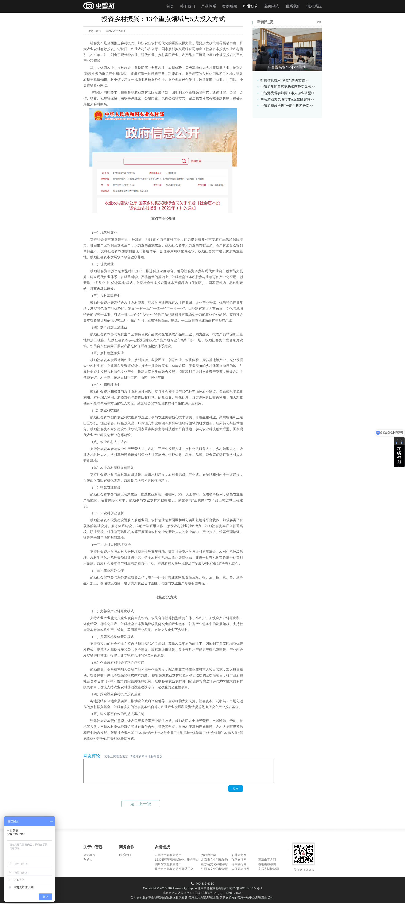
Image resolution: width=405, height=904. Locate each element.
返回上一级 (140, 803)
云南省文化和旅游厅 (168, 855)
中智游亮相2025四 (287, 67)
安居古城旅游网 (268, 869)
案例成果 (229, 6)
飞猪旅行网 (239, 859)
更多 (319, 21)
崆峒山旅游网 (267, 864)
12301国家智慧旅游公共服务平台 (177, 859)
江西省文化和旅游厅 (214, 869)
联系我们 (293, 6)
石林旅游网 (239, 855)
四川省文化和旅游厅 (168, 864)
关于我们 (187, 6)
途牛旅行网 (239, 864)
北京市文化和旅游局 (214, 859)
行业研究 (250, 6)
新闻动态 (271, 6)
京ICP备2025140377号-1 (245, 888)
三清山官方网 (267, 859)
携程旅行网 (208, 855)
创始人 (88, 859)
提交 (236, 788)
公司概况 (89, 855)
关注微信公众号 (304, 870)
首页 (170, 6)
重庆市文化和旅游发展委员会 (174, 869)
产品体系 (208, 6)
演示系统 (314, 6)
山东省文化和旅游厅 (214, 864)
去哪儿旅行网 (240, 869)
